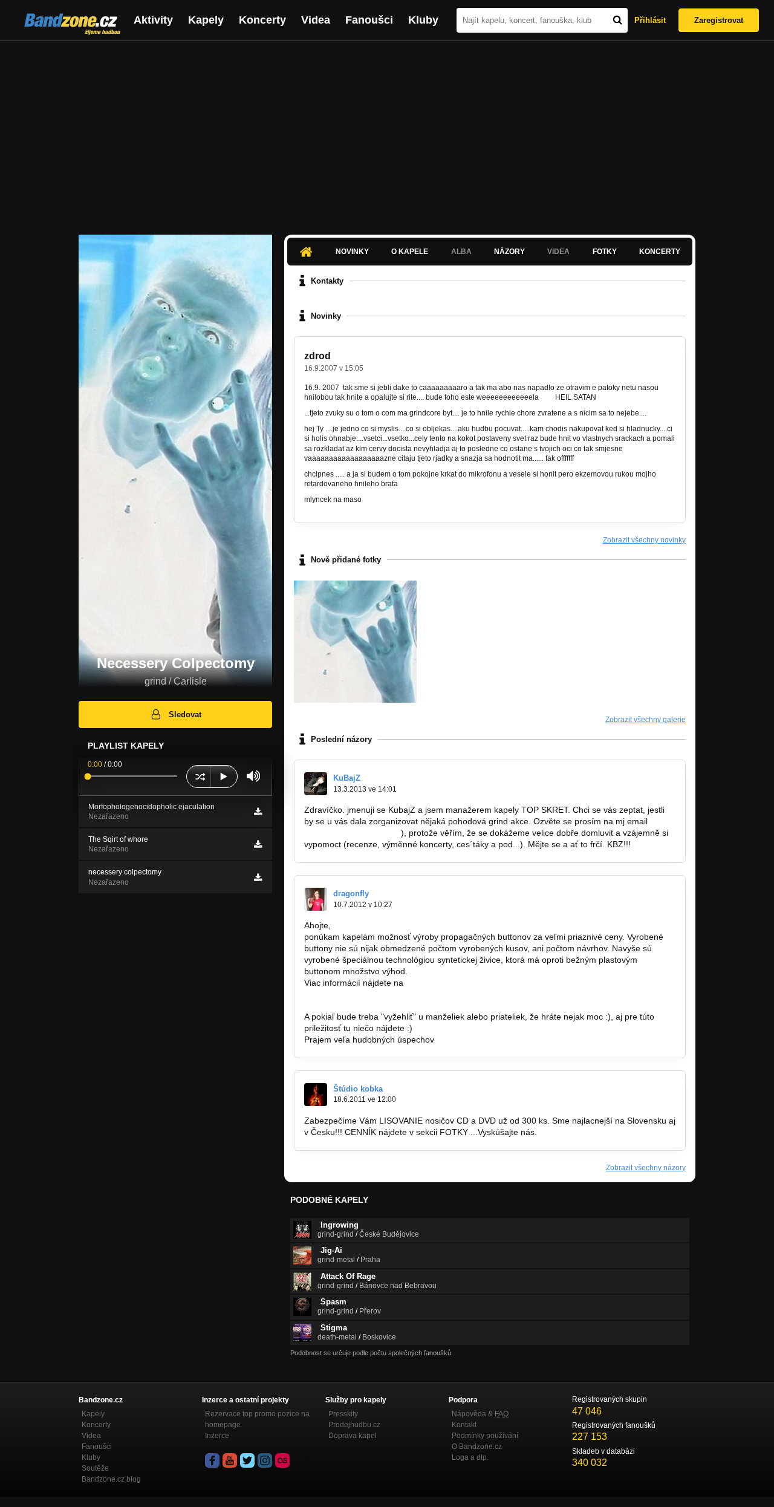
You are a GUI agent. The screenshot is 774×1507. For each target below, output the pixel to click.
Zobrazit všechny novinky (644, 540)
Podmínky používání (485, 1435)
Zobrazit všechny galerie (645, 719)
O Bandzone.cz (477, 1446)
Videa (315, 20)
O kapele (409, 251)
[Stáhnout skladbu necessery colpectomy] (257, 877)
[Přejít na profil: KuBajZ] (315, 783)
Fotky (605, 251)
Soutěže (95, 1468)
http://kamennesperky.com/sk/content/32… (385, 993)
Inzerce (217, 1435)
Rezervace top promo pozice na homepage (257, 1419)
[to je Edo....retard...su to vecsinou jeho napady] (355, 642)
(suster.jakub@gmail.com (352, 833)
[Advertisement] (387, 131)
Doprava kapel (352, 1435)
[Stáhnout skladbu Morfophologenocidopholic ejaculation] (257, 811)
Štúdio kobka (358, 1088)
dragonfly (351, 893)
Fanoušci (369, 20)
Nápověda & (480, 1414)
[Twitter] (247, 1460)
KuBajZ (346, 778)
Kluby (423, 20)
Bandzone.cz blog (111, 1479)
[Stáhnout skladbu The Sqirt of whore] (257, 844)
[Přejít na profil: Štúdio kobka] (315, 1094)
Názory (509, 251)
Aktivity (153, 20)
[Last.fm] (282, 1460)
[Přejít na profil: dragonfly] (315, 899)
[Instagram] (265, 1460)
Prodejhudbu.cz (354, 1425)
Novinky (352, 251)
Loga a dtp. (470, 1457)
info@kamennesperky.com (355, 1005)
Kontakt (464, 1425)
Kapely (206, 20)
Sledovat (185, 714)
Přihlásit (650, 20)
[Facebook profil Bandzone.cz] (212, 1460)
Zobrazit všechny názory (646, 1168)
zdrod (317, 356)
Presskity (343, 1414)
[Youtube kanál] (230, 1460)
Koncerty (262, 20)
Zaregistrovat (718, 20)
